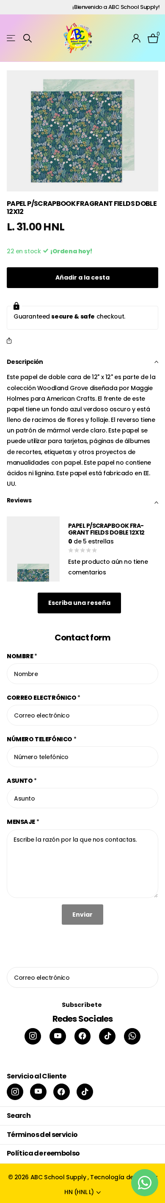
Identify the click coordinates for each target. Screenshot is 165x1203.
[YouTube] (58, 1036)
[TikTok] (107, 1036)
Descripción (25, 362)
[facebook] (82, 1036)
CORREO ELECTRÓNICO (43, 697)
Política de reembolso (43, 1153)
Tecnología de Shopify (123, 1177)
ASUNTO (22, 780)
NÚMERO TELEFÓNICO (41, 739)
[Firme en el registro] (136, 38)
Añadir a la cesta (82, 277)
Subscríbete (82, 1005)
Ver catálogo (11, 38)
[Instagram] (33, 1036)
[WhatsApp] (132, 1036)
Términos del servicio (42, 1134)
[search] (27, 38)
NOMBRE (22, 656)
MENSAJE (23, 822)
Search (18, 1115)
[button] (11, 341)
